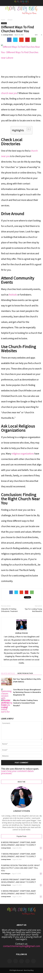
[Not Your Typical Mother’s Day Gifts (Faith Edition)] (6, 681)
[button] (40, 3)
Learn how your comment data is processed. (17, 772)
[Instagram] (15, 961)
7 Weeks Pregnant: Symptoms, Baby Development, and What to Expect (18, 855)
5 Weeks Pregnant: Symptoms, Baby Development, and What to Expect (18, 892)
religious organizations (23, 453)
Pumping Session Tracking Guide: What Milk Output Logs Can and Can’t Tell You (20, 868)
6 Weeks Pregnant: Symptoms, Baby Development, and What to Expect (18, 880)
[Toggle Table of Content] (27, 129)
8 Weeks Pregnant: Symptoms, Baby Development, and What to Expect (18, 843)
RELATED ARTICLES (8, 673)
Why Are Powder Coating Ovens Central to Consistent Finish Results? (25, 703)
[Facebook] (9, 961)
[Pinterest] (27, 961)
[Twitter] (33, 961)
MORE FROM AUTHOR (25, 673)
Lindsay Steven (8, 35)
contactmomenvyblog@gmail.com (21, 946)
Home (3, 20)
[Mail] (21, 961)
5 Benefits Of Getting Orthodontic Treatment (9, 610)
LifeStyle (9, 20)
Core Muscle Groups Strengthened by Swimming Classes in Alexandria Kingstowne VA (27, 692)
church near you (9, 93)
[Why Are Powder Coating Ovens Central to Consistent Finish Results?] (6, 709)
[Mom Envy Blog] (21, 12)
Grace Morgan (5, 873)
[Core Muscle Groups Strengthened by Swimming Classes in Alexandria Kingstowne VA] (6, 698)
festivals (13, 294)
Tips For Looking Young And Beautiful (33, 610)
